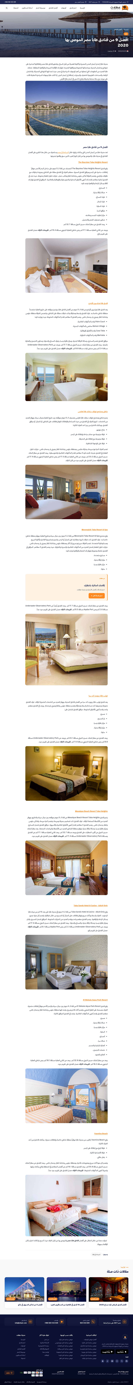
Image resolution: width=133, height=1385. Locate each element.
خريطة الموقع (8, 1382)
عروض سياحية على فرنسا (66, 1355)
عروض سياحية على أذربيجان (88, 1355)
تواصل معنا (45, 1352)
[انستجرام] (117, 1361)
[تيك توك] (107, 1361)
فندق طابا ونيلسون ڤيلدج (98, 303)
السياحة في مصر (63, 152)
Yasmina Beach (101, 1133)
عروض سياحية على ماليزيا (89, 1343)
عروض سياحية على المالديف (88, 1346)
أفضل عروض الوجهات (90, 1339)
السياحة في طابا (96, 1254)
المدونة (16, 8)
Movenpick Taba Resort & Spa (95, 529)
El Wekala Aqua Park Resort (95, 1000)
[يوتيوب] (112, 1361)
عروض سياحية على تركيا (66, 1339)
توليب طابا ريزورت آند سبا (98, 696)
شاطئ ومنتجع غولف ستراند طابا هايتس (93, 411)
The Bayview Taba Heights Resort (93, 162)
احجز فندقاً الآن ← (96, 596)
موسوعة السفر (40, 8)
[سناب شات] (103, 1361)
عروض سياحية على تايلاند (89, 1358)
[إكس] (122, 1361)
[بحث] (7, 8)
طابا (126, 34)
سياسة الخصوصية (43, 1346)
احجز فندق (73, 8)
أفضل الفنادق (53, 8)
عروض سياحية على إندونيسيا (88, 1349)
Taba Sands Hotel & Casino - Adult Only (91, 905)
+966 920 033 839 (10, 2)
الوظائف (46, 1355)
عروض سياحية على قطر (66, 1358)
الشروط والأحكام (44, 1349)
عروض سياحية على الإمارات (65, 1346)
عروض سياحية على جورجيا (89, 1352)
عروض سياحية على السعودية (64, 1352)
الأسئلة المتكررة (44, 1343)
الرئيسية (82, 8)
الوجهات (63, 8)
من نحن (46, 1339)
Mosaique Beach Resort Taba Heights (91, 811)
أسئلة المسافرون (27, 8)
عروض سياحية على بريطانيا (65, 1349)
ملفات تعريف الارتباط (19, 1382)
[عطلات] (119, 8)
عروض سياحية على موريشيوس (64, 1343)
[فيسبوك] (126, 1361)
